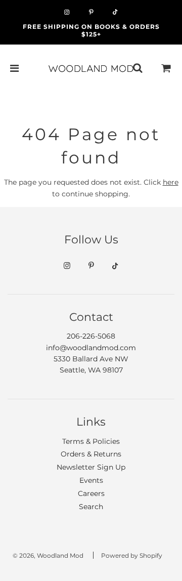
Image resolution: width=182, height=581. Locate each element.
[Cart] (166, 68)
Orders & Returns (91, 454)
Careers (91, 493)
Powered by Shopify (131, 555)
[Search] (137, 68)
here (170, 182)
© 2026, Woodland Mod (48, 555)
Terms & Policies (91, 441)
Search (91, 506)
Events (91, 480)
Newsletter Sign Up (91, 467)
